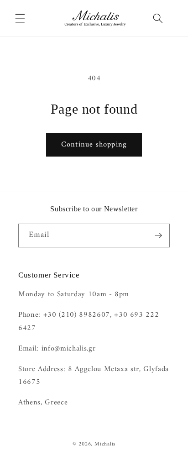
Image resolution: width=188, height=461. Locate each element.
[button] (20, 18)
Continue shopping (94, 144)
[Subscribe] (158, 235)
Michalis (104, 444)
